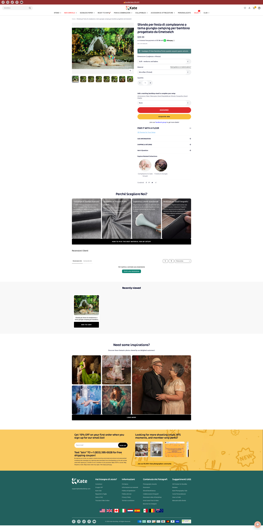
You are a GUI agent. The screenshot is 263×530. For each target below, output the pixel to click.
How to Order (176, 497)
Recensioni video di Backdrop (152, 497)
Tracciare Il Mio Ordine (102, 500)
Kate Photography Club (179, 490)
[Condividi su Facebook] (146, 182)
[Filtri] (171, 261)
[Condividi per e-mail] (155, 182)
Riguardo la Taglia (101, 494)
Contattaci (98, 484)
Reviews (175, 487)
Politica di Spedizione (128, 490)
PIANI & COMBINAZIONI (122, 13)
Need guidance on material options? (180, 67)
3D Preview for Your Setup (146, 132)
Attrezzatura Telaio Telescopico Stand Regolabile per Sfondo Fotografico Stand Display (162, 97)
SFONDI (56, 13)
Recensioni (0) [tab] (77, 261)
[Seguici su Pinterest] (16, 2)
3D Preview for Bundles (179, 484)
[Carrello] (254, 8)
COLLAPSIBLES (140, 13)
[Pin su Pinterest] (149, 182)
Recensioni (146, 487)
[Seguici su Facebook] (3, 2)
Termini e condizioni (128, 500)
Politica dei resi (126, 494)
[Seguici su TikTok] (12, 2)
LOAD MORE (131, 417)
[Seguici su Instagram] (7, 2)
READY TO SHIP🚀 (104, 13)
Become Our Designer (150, 504)
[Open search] (165, 261)
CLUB (205, 13)
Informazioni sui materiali (130, 487)
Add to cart (86, 325)
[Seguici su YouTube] (21, 2)
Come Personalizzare (179, 494)
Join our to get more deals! (164, 122)
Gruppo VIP (99, 487)
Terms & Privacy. (107, 464)
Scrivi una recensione (131, 271)
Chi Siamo (125, 484)
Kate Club (98, 490)
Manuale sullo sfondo (179, 500)
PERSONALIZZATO (184, 13)
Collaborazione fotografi (151, 494)
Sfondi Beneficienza (149, 490)
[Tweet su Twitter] (152, 182)
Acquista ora (164, 116)
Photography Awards (150, 484)
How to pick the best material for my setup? (131, 241)
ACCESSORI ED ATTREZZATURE (162, 13)
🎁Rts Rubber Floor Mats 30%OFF (131, 2)
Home (73, 19)
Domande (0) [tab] (87, 261)
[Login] (249, 8)
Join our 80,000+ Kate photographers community (154, 464)
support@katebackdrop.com (81, 489)
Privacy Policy (126, 497)
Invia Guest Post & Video (151, 500)
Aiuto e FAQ (99, 497)
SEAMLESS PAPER (86, 13)
